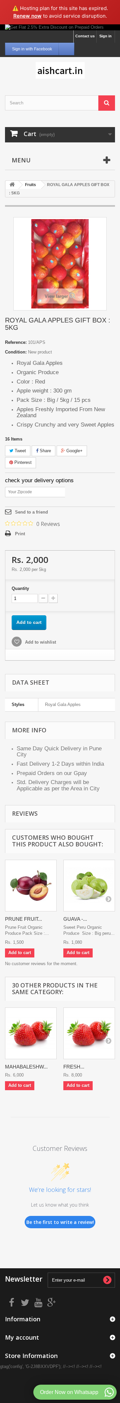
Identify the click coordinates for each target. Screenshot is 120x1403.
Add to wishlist (40, 642)
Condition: (16, 352)
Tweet (19, 450)
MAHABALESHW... (26, 1067)
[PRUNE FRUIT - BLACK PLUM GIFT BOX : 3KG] (31, 885)
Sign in (105, 36)
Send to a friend (31, 512)
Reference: (16, 342)
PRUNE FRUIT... (23, 919)
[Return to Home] (12, 185)
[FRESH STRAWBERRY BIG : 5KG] (89, 1033)
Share (44, 450)
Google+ (74, 450)
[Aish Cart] (60, 70)
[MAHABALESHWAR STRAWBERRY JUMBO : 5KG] (31, 1033)
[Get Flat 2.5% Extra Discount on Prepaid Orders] (60, 27)
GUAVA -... (75, 919)
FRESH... (73, 1067)
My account (22, 1337)
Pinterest (22, 462)
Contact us (85, 36)
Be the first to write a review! (60, 1222)
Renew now (27, 16)
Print (20, 533)
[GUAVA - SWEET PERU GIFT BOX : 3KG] (89, 885)
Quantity (20, 588)
